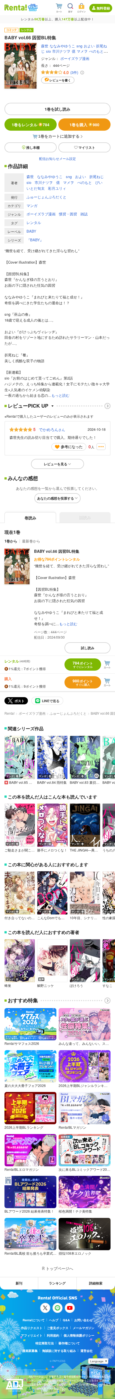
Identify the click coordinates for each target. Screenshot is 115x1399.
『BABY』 (35, 239)
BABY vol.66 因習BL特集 (56, 551)
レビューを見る (55, 463)
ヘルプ (53, 1320)
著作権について (69, 1343)
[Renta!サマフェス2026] (32, 7)
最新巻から (31, 541)
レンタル (34, 222)
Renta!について (34, 1320)
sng (79, 45)
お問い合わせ (83, 1320)
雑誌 (84, 213)
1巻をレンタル (30, 124)
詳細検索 (95, 1283)
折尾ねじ (96, 176)
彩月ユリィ (57, 188)
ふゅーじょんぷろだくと (46, 196)
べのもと (96, 51)
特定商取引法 (44, 1343)
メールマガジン (83, 1328)
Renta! (9, 713)
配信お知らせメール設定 (57, 158)
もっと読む (60, 395)
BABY (31, 231)
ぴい (98, 182)
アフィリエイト (31, 1335)
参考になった (72, 446)
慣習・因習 (68, 213)
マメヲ (82, 51)
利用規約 (53, 1335)
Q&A (66, 1320)
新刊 (19, 1283)
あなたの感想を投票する (55, 498)
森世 (44, 45)
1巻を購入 (84, 124)
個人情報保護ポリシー (79, 1335)
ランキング (57, 1283)
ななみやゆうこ (62, 45)
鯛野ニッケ (45, 985)
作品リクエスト (31, 1328)
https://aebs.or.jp (38, 1392)
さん (52, 429)
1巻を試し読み (57, 109)
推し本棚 (33, 147)
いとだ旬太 (36, 188)
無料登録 (103, 8)
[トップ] (15, 7)
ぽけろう (76, 985)
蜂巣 (7, 985)
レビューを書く (60, 80)
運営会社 (86, 1351)
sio (48, 51)
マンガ (32, 205)
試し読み (87, 647)
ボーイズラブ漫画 (74, 58)
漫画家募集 (30, 1351)
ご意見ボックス (57, 1328)
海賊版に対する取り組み (59, 1351)
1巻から (10, 541)
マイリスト (86, 147)
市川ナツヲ (61, 51)
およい (89, 45)
